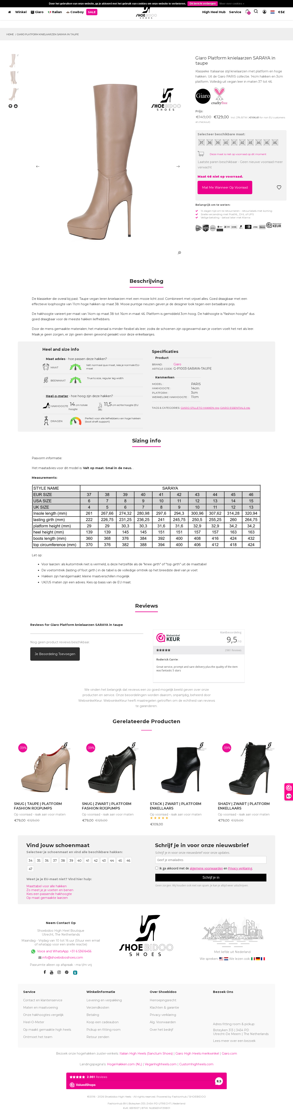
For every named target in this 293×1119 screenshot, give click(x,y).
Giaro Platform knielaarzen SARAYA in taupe (48, 34)
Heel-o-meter (57, 396)
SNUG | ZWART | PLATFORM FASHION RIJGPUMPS (106, 806)
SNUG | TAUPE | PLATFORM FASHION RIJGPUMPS (38, 806)
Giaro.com (229, 1053)
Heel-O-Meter (33, 1022)
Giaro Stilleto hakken (200, 407)
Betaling (92, 1015)
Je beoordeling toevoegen (55, 654)
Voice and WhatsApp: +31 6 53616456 (63, 951)
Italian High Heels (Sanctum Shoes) (146, 1053)
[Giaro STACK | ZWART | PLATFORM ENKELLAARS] (180, 768)
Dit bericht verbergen (203, 3)
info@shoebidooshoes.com (62, 957)
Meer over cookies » (231, 3)
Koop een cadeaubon (102, 1022)
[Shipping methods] (209, 228)
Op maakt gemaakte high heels (47, 1030)
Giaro (177, 364)
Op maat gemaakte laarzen (47, 898)
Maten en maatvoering (40, 1007)
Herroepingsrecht (163, 1000)
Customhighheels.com (196, 1064)
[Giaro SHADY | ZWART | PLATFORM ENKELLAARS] (248, 768)
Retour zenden (97, 1037)
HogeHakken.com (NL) (124, 1064)
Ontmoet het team (37, 1037)
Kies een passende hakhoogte (49, 894)
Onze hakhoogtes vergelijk (43, 1015)
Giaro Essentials (235, 407)
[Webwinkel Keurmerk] (273, 225)
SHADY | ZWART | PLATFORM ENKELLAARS (244, 806)
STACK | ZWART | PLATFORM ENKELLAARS (175, 806)
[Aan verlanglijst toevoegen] (279, 188)
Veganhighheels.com (161, 1064)
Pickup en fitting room (103, 1030)
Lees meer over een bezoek (234, 1041)
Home (10, 34)
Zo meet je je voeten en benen (49, 890)
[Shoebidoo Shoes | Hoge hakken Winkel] (146, 11)
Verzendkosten (97, 1007)
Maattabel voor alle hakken (46, 886)
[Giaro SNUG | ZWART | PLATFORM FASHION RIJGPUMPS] (112, 768)
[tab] (146, 282)
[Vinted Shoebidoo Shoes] (75, 972)
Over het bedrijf (161, 1030)
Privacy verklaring (163, 1015)
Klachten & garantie (164, 1007)
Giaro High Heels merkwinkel (197, 1053)
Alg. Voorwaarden (163, 1022)
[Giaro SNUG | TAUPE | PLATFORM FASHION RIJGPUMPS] (45, 768)
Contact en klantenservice (42, 1000)
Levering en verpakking (104, 1000)
